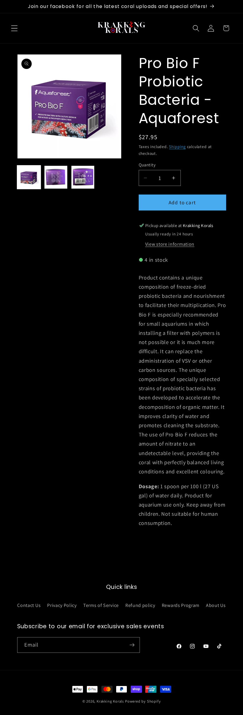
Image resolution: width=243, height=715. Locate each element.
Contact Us (29, 605)
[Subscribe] (132, 645)
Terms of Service (101, 605)
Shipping (177, 146)
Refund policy (140, 605)
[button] (14, 28)
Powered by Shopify (143, 701)
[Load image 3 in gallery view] (83, 177)
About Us (216, 605)
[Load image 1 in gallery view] (29, 177)
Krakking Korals (110, 701)
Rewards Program (180, 605)
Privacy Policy (62, 605)
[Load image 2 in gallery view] (56, 177)
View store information (169, 244)
